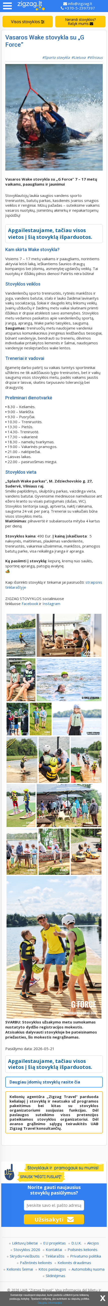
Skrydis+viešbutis (25, 1256)
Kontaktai (54, 1249)
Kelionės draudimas (74, 1262)
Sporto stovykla (57, 57)
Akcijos (93, 1242)
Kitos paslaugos (52, 1269)
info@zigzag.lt (79, 3)
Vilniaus (96, 57)
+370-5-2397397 (79, 8)
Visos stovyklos (26, 21)
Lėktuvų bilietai (25, 1242)
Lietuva (80, 57)
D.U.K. (76, 1242)
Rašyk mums (80, 21)
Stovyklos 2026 (27, 1249)
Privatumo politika (85, 1256)
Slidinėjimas (55, 1275)
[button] (7, 6)
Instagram (51, 603)
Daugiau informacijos (50, 1302)
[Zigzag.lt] (31, 6)
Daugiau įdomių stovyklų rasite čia (45, 1082)
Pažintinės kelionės (36, 1262)
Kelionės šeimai (20, 1269)
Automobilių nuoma (88, 1269)
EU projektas (54, 1242)
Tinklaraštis (55, 1256)
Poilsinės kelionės (82, 1249)
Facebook (30, 603)
